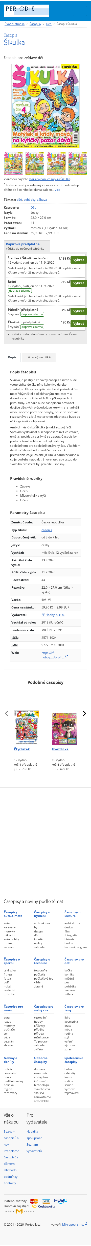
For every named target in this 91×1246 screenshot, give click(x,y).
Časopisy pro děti (74, 961)
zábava (42, 199)
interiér (38, 939)
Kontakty (10, 1183)
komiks (69, 974)
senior (68, 1085)
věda (37, 982)
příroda (39, 1033)
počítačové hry (43, 978)
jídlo (67, 1017)
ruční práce (41, 1037)
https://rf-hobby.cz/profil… (52, 655)
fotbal (8, 978)
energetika (41, 1077)
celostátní (10, 1073)
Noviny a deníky (10, 1060)
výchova (69, 1045)
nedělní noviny (14, 1081)
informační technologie (42, 1083)
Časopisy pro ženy (74, 1008)
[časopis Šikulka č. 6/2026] (56, 162)
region (8, 1089)
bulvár (8, 1069)
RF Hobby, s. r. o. (52, 615)
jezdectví (9, 990)
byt (36, 927)
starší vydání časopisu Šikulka (49, 179)
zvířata (68, 994)
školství (39, 1093)
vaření (68, 1041)
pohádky (29, 199)
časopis (46, 530)
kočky (68, 970)
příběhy (39, 1029)
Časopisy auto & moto (13, 914)
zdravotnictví (42, 1097)
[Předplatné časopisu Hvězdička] (64, 717)
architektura (42, 923)
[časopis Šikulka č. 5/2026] (77, 162)
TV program (41, 1041)
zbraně (38, 986)
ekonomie (40, 1073)
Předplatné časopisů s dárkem (11, 1157)
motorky (9, 931)
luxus (7, 1021)
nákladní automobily (11, 937)
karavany (10, 927)
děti (19, 199)
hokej (7, 986)
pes (66, 982)
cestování (40, 1017)
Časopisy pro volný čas (43, 1008)
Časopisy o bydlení (42, 914)
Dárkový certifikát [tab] (39, 357)
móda (68, 1029)
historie (69, 939)
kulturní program (75, 947)
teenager (70, 990)
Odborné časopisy (41, 1060)
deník (7, 1077)
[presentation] (6, 713)
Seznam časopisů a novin (11, 1137)
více (57, 189)
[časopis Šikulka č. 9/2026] (45, 106)
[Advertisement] (45, 840)
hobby (38, 1021)
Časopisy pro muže (13, 1008)
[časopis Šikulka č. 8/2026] (13, 162)
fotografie (70, 935)
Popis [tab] (12, 357)
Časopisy (35, 24)
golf (6, 982)
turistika (9, 994)
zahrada (39, 947)
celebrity (70, 1073)
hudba (68, 943)
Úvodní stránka (15, 24)
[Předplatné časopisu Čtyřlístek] (26, 717)
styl (6, 1033)
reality (38, 943)
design (38, 931)
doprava (39, 1069)
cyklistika (10, 970)
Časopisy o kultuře (72, 914)
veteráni (9, 947)
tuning (8, 943)
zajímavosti (71, 1093)
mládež (69, 978)
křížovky (39, 1025)
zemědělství (42, 1101)
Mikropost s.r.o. (73, 1224)
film (67, 931)
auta (7, 923)
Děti (49, 24)
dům (37, 935)
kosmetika (71, 1021)
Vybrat (78, 260)
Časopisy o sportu (12, 961)
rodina (68, 1033)
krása (67, 1025)
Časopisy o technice (42, 961)
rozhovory (10, 1093)
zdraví (68, 1049)
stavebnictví (42, 1089)
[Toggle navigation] (80, 11)
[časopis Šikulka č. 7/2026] (34, 162)
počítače (39, 974)
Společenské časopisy (73, 1060)
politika (9, 1085)
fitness (8, 974)
